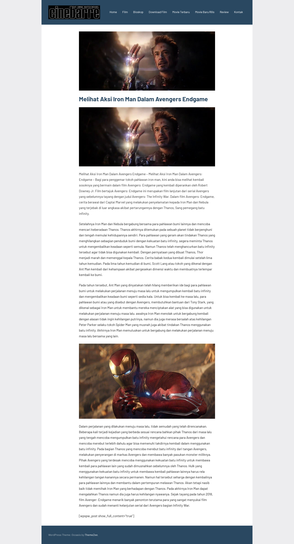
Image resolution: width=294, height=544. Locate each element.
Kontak (238, 12)
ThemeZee (91, 534)
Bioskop (138, 12)
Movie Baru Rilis (204, 12)
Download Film (158, 12)
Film (125, 12)
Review (224, 12)
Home (113, 12)
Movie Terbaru (181, 12)
